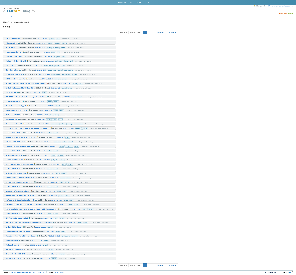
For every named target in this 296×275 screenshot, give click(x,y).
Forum (139, 2)
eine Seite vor (161, 32)
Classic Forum (58, 272)
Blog (147, 2)
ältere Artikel (7, 17)
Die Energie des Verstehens (19, 272)
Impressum (33, 272)
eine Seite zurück (135, 32)
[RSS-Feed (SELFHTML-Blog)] (285, 13)
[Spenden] (290, 13)
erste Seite (123, 32)
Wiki (131, 2)
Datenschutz (42, 272)
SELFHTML (121, 2)
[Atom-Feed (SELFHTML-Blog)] (281, 13)
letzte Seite (172, 32)
